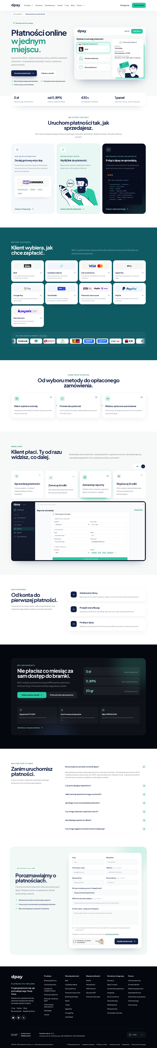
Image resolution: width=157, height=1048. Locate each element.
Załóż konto (139, 5)
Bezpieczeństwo (29, 1011)
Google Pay (69, 1013)
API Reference (112, 1005)
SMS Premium (91, 989)
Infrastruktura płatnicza (115, 989)
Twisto (67, 1005)
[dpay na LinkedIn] (18, 1018)
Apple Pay (68, 1009)
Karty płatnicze (70, 989)
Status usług (132, 1005)
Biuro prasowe (16, 1011)
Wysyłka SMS (91, 993)
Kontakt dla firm (133, 984)
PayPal (88, 980)
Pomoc (79, 5)
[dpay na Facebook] (13, 1018)
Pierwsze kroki (112, 1009)
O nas (67, 5)
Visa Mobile (69, 1017)
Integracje (110, 993)
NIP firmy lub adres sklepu (86, 898)
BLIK (66, 980)
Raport (132, 537)
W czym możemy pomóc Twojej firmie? (87, 888)
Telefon (114, 868)
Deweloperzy (50, 5)
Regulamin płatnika (88, 1044)
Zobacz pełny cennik (30, 695)
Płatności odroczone (72, 993)
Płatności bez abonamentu (61, 695)
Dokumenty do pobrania (136, 997)
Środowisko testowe (114, 1013)
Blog (73, 5)
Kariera (19, 1008)
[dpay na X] (23, 1018)
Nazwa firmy (77, 878)
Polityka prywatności (73, 1044)
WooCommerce (113, 997)
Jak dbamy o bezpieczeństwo (28, 728)
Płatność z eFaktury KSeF (51, 1000)
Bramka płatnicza (50, 980)
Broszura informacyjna (139, 1044)
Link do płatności (50, 984)
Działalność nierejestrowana (49, 990)
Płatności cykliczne (51, 995)
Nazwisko (110, 857)
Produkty (27, 5)
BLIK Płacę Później (71, 997)
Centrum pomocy (134, 980)
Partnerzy (39, 5)
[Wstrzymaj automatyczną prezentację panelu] (143, 466)
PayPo (67, 1001)
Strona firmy (115, 878)
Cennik (59, 5)
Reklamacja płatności (135, 989)
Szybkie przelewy (71, 984)
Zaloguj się (124, 5)
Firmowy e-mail (78, 868)
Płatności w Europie (93, 997)
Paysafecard (90, 984)
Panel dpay (48, 1011)
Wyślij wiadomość (125, 941)
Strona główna (17, 14)
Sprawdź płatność (134, 993)
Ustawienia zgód (114, 1044)
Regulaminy (125, 1044)
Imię (74, 857)
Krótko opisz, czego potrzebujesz (85, 909)
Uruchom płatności (22, 73)
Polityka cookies (101, 1044)
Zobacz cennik (47, 73)
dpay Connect (112, 984)
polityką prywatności (112, 934)
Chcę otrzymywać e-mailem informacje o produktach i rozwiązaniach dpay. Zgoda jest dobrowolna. (102, 929)
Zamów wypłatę (50, 519)
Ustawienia (130, 519)
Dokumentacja (112, 1001)
